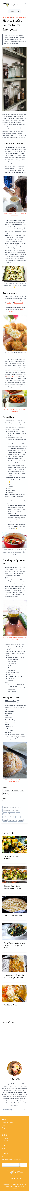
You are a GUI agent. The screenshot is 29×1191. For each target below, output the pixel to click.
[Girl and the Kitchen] (10, 4)
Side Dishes (19, 17)
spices (5, 820)
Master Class (6, 1141)
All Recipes (5, 1138)
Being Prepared (6, 17)
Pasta (13, 17)
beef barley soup (16, 810)
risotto (9, 303)
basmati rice (6, 810)
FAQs (3, 1125)
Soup (24, 17)
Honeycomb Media (11, 1186)
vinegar (21, 820)
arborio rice (13, 807)
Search (24, 1165)
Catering (4, 1157)
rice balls (11, 817)
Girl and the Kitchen (7, 1122)
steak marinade (13, 820)
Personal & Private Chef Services (11, 1159)
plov (15, 370)
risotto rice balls (18, 303)
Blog (3, 1128)
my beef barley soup (12, 376)
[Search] (25, 1109)
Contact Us (5, 1149)
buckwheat (12, 813)
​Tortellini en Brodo (10, 1005)
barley (19, 807)
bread (5, 813)
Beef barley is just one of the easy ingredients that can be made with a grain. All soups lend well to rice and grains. (14, 409)
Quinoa (5, 817)
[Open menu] (25, 4)
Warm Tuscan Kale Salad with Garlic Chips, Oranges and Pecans (14, 945)
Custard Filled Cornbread (13, 916)
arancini (5, 807)
